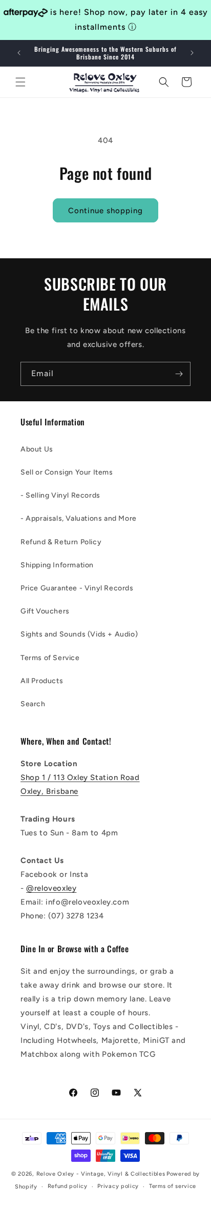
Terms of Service (50, 657)
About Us (36, 449)
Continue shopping (105, 210)
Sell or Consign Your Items (66, 472)
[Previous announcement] (19, 53)
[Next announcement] (192, 53)
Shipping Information (57, 565)
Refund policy (68, 1186)
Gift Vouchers (45, 611)
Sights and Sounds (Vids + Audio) (79, 634)
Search (33, 704)
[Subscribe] (178, 374)
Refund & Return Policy (60, 542)
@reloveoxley (51, 888)
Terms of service (172, 1186)
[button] (20, 82)
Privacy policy (118, 1186)
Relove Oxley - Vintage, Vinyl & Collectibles (100, 1174)
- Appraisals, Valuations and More (78, 518)
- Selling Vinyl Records (60, 495)
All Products (41, 680)
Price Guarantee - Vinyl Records (77, 588)
